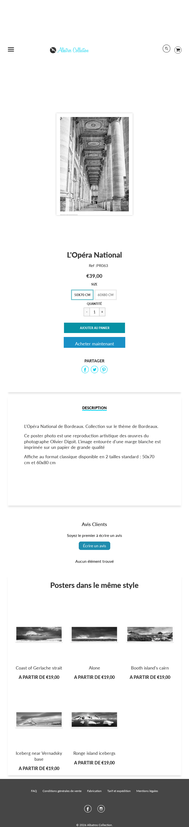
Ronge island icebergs (94, 753)
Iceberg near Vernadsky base (39, 755)
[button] (94, 327)
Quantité (94, 304)
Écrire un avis (94, 545)
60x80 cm (105, 295)
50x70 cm (82, 295)
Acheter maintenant (94, 343)
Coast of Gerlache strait (39, 667)
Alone (94, 667)
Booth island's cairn (150, 667)
